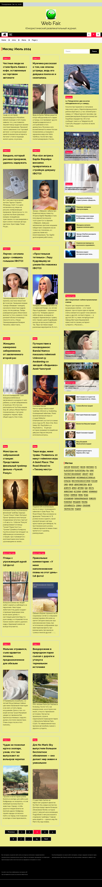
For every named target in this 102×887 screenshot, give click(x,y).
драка (74, 488)
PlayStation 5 (80, 470)
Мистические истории (81, 481)
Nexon (82, 467)
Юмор (71, 484)
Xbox (91, 474)
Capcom (67, 467)
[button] (89, 35)
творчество (69, 509)
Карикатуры (70, 296)
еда (86, 488)
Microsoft (75, 467)
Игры (35, 338)
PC (96, 467)
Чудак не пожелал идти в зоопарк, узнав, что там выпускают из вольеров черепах (14, 752)
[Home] (4, 35)
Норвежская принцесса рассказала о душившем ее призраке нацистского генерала (85, 244)
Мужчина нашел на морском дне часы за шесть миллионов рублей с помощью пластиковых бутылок (84, 253)
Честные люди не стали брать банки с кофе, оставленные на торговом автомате (15, 70)
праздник (77, 502)
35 (37, 839)
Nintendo (90, 467)
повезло (92, 498)
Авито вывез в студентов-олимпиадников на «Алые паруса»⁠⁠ (80, 387)
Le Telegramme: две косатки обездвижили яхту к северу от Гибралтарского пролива (77, 102)
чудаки (78, 509)
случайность (69, 505)
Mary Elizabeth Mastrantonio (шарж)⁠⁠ (83, 443)
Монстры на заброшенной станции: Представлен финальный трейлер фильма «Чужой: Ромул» (15, 462)
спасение (86, 505)
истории (77, 491)
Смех (66, 484)
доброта (67, 488)
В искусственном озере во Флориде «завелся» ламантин (85, 217)
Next (46, 839)
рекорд (84, 502)
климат (85, 491)
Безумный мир (70, 477)
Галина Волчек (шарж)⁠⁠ (84, 406)
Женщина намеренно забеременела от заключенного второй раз (13, 350)
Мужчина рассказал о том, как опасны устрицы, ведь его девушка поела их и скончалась (45, 70)
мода (86, 495)
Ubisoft (85, 474)
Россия (94, 481)
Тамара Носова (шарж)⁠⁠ (73, 356)
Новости (6, 58)
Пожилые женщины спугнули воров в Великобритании (83, 208)
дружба (80, 488)
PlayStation (69, 470)
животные (68, 491)
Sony (92, 470)
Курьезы (6, 338)
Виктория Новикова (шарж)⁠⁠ (86, 415)
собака (79, 505)
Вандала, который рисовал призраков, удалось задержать (15, 159)
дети (90, 484)
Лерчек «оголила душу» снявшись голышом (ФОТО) (13, 257)
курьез (66, 495)
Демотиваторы (9, 553)
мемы (80, 495)
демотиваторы (80, 484)
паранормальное (81, 498)
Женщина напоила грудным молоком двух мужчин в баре (84, 226)
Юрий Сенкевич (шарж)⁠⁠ (84, 433)
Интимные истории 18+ (85, 477)
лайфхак (73, 495)
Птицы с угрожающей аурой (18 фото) (14, 562)
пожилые (68, 502)
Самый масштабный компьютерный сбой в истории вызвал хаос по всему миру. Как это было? (80, 156)
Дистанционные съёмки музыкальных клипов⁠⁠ (81, 301)
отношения (68, 498)
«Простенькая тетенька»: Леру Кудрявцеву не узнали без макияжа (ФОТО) (45, 261)
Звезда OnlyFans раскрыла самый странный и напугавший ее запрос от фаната (86, 235)
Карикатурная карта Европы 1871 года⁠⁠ (84, 452)
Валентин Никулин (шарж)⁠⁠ (86, 424)
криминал (93, 491)
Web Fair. (51, 23)
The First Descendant (72, 474)
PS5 (87, 470)
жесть (91, 488)
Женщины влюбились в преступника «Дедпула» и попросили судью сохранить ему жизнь (86, 199)
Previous (11, 832)
